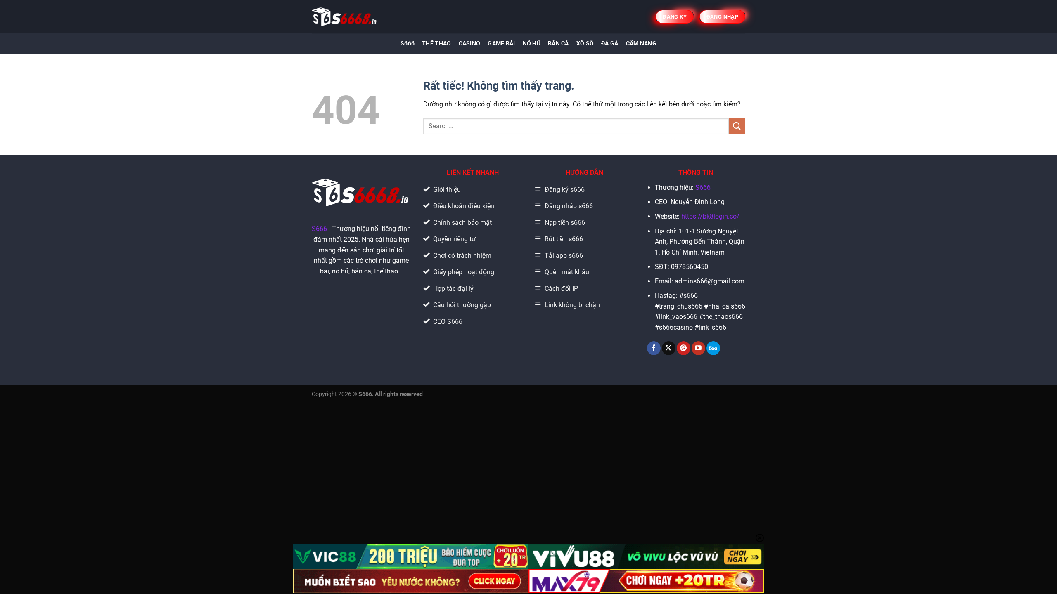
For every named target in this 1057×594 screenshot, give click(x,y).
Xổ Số (585, 43)
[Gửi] (737, 126)
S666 (408, 43)
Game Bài (501, 43)
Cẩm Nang (641, 43)
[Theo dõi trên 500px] (713, 348)
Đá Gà (609, 43)
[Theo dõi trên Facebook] (654, 348)
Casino (470, 43)
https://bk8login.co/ (710, 216)
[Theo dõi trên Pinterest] (683, 348)
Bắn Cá (558, 43)
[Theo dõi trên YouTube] (698, 348)
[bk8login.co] (345, 16)
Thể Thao (436, 43)
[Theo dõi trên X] (668, 348)
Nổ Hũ (531, 43)
